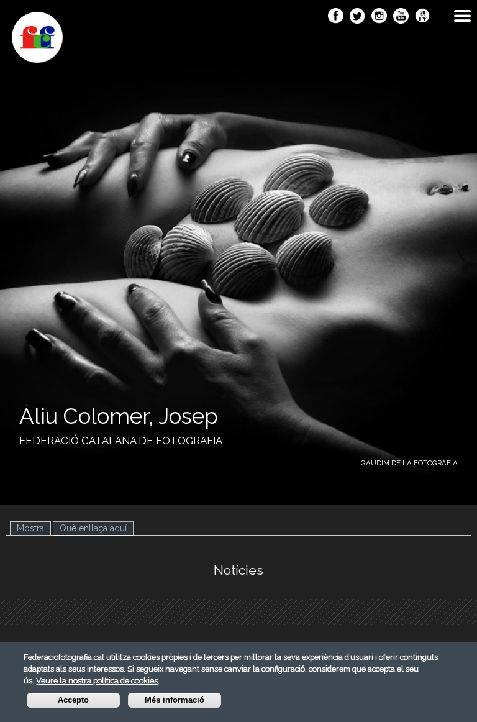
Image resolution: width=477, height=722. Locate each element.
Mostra (30, 528)
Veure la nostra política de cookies (97, 680)
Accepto (73, 700)
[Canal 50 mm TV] (423, 17)
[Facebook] (336, 17)
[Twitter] (357, 17)
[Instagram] (379, 17)
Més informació (174, 700)
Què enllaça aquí (97, 528)
